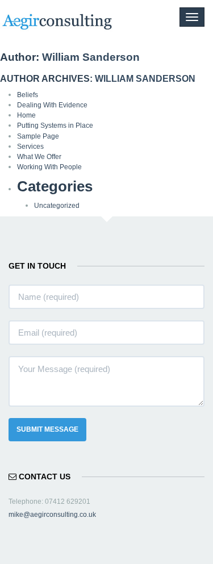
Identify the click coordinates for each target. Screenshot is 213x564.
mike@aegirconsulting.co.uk (52, 515)
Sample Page (38, 136)
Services (30, 147)
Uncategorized (57, 206)
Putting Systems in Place (55, 125)
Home (26, 115)
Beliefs (27, 95)
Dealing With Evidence (52, 105)
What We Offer (39, 157)
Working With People (49, 167)
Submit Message (47, 429)
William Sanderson (91, 57)
